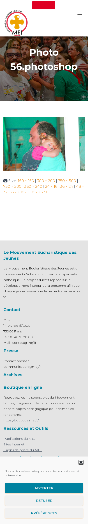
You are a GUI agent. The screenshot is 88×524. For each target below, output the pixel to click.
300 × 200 (46, 180)
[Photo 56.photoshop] (44, 143)
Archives (12, 374)
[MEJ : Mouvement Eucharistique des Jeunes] (17, 22)
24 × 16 (51, 186)
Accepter (44, 488)
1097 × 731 (38, 192)
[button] (81, 462)
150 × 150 (26, 180)
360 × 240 (33, 186)
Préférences (44, 513)
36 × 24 (66, 186)
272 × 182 (18, 192)
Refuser (44, 500)
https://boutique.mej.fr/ (21, 420)
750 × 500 (67, 180)
